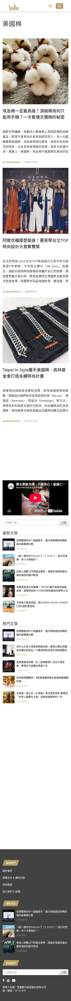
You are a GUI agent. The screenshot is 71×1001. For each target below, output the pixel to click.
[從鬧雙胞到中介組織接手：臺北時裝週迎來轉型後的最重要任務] (9, 544)
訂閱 (63, 522)
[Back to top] (59, 989)
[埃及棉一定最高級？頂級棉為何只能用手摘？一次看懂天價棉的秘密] (35, 71)
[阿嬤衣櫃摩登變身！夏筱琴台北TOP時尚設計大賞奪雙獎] (35, 200)
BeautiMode (13, 162)
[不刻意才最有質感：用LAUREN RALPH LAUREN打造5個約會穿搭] (9, 606)
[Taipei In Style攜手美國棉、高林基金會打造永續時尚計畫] (35, 330)
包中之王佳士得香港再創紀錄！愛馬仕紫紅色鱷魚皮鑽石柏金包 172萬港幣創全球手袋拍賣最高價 (41, 650)
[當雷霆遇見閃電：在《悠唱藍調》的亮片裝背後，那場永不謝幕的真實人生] (9, 666)
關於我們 (7, 870)
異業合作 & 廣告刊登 (14, 877)
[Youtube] (9, 980)
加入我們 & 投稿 (11, 891)
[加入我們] (14, 980)
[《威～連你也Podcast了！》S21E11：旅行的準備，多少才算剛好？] (9, 559)
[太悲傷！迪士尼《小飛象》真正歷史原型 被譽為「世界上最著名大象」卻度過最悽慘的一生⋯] (9, 697)
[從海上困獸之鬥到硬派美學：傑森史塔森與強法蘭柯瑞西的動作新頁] (9, 575)
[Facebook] (5, 980)
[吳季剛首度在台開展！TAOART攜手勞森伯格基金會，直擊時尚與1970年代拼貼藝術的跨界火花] (9, 591)
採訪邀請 (7, 884)
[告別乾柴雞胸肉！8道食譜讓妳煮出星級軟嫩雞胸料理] (9, 681)
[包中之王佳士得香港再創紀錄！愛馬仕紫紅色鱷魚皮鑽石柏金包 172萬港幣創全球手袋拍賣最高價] (9, 650)
